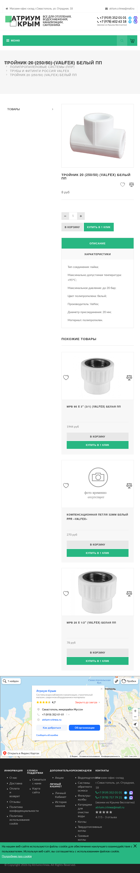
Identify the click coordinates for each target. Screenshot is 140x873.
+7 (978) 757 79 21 (110, 797)
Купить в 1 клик (98, 227)
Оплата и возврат (14, 792)
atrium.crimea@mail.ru (121, 8)
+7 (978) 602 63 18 (113, 21)
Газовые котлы (83, 837)
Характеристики (97, 254)
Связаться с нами (39, 781)
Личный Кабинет (60, 795)
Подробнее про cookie (17, 856)
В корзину (72, 227)
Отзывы (14, 801)
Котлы (82, 821)
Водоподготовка (89, 777)
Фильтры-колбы (84, 797)
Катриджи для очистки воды (85, 810)
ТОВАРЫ (13, 109)
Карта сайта (36, 790)
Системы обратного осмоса (85, 786)
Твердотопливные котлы (90, 828)
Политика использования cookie (19, 820)
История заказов (61, 804)
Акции (59, 777)
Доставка (15, 783)
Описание (98, 243)
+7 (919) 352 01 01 (113, 18)
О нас (13, 777)
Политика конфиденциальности (24, 809)
